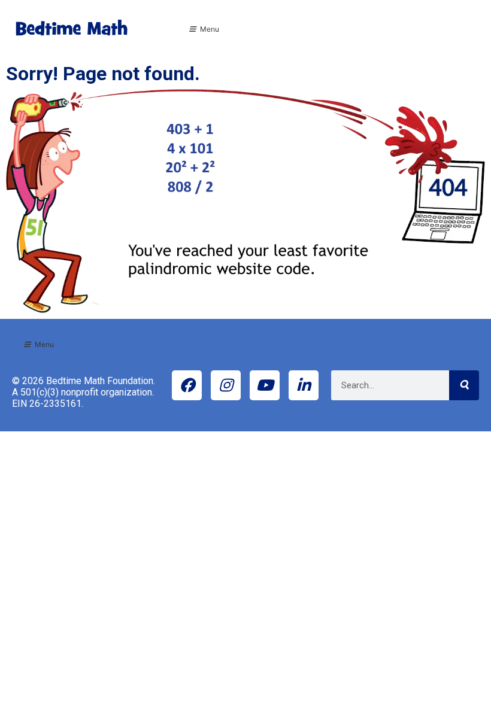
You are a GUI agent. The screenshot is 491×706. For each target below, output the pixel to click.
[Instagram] (226, 385)
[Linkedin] (304, 385)
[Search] (464, 385)
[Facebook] (187, 385)
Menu (209, 29)
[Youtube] (265, 385)
